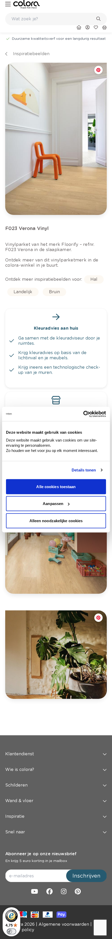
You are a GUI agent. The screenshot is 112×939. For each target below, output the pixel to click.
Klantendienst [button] (19, 753)
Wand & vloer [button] (19, 800)
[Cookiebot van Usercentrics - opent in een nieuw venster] (83, 414)
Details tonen (84, 470)
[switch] (11, 931)
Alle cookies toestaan (56, 486)
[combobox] (56, 19)
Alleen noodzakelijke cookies (56, 520)
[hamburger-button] (8, 4)
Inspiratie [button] (14, 816)
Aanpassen (53, 503)
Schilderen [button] (16, 785)
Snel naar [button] (15, 831)
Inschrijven (86, 876)
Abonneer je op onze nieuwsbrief (41, 853)
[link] (26, 4)
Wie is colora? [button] (19, 769)
